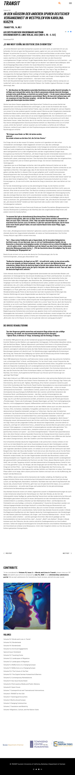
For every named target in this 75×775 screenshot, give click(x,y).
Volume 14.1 (7, 10)
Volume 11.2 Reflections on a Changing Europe (19, 665)
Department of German (57, 764)
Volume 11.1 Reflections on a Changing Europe (19, 668)
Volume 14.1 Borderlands (12, 645)
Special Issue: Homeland (12, 652)
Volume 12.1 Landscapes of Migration (16, 661)
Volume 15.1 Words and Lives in (16, 639)
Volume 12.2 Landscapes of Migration (16, 658)
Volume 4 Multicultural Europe (14, 700)
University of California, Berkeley (36, 764)
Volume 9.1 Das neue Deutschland (15, 681)
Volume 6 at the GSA (14, 693)
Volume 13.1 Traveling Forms (13, 655)
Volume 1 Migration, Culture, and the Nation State (21, 709)
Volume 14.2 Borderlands (12, 642)
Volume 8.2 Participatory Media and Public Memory (21, 684)
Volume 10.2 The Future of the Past (15, 671)
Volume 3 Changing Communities (15, 703)
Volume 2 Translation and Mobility (15, 706)
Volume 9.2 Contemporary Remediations (17, 677)
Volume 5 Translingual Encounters (15, 697)
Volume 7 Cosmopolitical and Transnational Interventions (23, 690)
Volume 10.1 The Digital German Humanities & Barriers (22, 674)
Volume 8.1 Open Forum (11, 687)
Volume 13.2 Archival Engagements (15, 649)
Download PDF (8, 39)
